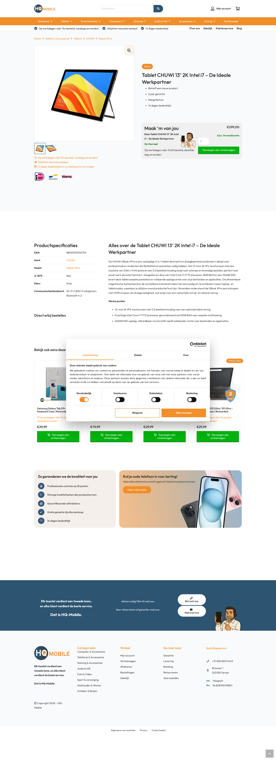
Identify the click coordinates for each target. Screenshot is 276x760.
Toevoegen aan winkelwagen (218, 150)
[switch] (120, 399)
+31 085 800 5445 (222, 661)
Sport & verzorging (88, 679)
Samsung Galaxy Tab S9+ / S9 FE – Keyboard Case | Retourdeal (56, 410)
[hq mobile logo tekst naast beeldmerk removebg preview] (44, 8)
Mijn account (127, 655)
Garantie (168, 655)
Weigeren (137, 413)
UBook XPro (73, 267)
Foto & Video (84, 674)
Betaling (168, 666)
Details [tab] (138, 355)
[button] (50, 21)
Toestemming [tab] (90, 355)
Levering (168, 661)
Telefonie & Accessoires (90, 657)
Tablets (77, 38)
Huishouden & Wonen (89, 685)
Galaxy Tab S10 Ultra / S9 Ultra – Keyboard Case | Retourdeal (215, 410)
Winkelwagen (128, 661)
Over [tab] (186, 355)
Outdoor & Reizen (87, 691)
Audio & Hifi (83, 668)
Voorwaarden (171, 678)
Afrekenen (126, 666)
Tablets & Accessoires (57, 38)
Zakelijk (124, 678)
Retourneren (170, 672)
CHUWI (90, 38)
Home (37, 38)
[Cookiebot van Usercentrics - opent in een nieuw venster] (192, 344)
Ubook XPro (105, 38)
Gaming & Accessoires (90, 663)
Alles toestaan (184, 413)
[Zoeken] (158, 8)
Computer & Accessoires (91, 651)
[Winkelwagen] (237, 8)
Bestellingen (127, 672)
